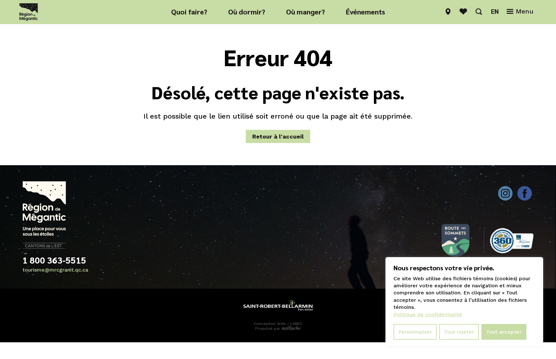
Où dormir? (246, 11)
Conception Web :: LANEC (278, 323)
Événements (365, 11)
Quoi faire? (189, 11)
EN (495, 11)
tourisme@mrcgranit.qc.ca (55, 270)
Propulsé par (268, 328)
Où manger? (305, 11)
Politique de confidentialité (428, 314)
